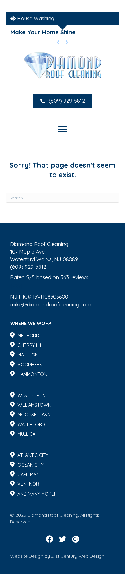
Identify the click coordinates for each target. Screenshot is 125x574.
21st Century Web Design (77, 556)
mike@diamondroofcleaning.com (50, 304)
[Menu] (62, 129)
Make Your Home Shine (43, 32)
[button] (62, 101)
